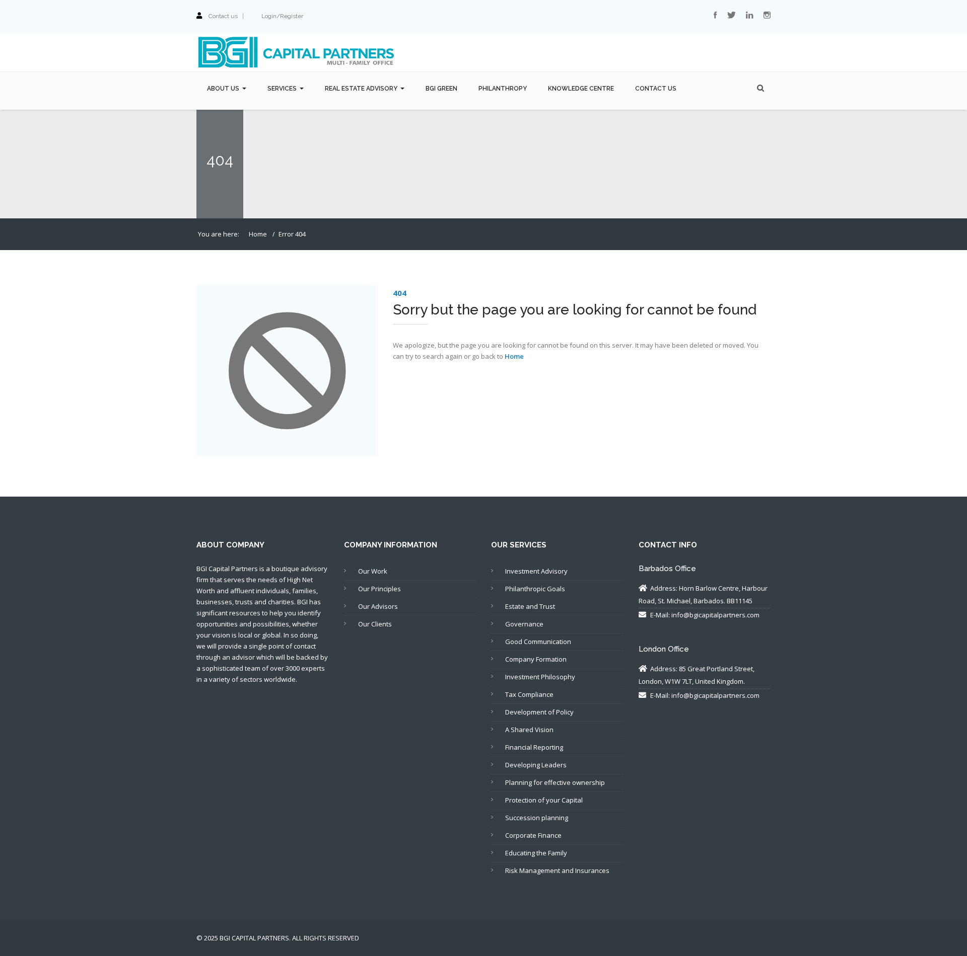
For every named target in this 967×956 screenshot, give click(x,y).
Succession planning (536, 817)
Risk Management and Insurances (557, 870)
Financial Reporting (534, 747)
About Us (223, 88)
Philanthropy (502, 88)
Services (282, 88)
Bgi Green (441, 88)
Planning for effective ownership (555, 782)
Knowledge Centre (581, 88)
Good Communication (538, 641)
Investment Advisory (536, 571)
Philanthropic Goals (535, 588)
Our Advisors (378, 606)
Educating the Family (536, 852)
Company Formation (536, 659)
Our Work (372, 571)
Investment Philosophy (540, 676)
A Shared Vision (529, 729)
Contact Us (655, 88)
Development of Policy (539, 711)
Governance (524, 623)
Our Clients (375, 623)
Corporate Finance (533, 835)
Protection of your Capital (544, 800)
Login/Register (282, 16)
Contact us (223, 16)
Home (258, 233)
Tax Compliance (529, 694)
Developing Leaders (536, 764)
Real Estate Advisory (361, 88)
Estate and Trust (530, 606)
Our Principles (379, 588)
